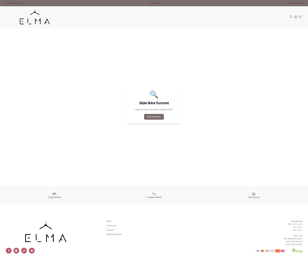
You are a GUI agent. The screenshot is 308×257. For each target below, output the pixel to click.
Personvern (111, 225)
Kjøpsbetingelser (113, 234)
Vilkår (108, 221)
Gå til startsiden (154, 117)
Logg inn (110, 230)
